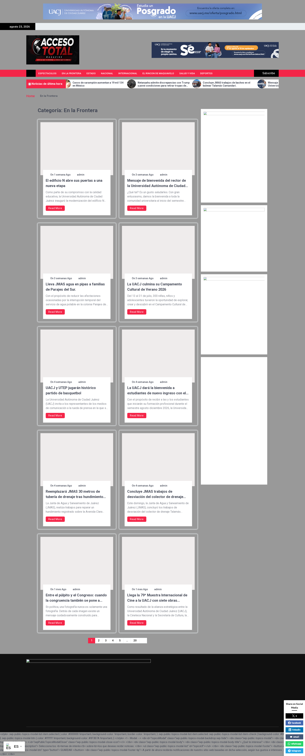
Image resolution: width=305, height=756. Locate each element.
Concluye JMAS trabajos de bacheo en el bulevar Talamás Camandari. (200, 84)
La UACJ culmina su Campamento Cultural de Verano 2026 (154, 287)
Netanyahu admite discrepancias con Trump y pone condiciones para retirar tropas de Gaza (137, 84)
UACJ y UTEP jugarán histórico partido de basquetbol (71, 390)
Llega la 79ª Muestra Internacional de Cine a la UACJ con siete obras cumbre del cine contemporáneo (157, 598)
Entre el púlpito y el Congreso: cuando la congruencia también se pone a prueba (76, 598)
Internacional (127, 73)
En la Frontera (71, 73)
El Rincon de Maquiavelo (158, 73)
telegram (296, 750)
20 (135, 640)
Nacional (107, 73)
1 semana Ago (62, 174)
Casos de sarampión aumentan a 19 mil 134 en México (71, 84)
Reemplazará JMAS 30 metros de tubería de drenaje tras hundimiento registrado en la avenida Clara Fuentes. (74, 494)
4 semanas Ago (63, 382)
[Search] (250, 73)
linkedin (296, 729)
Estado (91, 73)
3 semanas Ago (145, 174)
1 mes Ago (60, 589)
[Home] (31, 73)
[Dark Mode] (242, 73)
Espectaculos (47, 73)
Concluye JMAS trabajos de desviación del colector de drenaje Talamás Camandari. (155, 494)
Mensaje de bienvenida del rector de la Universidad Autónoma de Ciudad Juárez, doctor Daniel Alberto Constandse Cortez (266, 84)
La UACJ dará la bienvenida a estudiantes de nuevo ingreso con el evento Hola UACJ (156, 391)
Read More (55, 208)
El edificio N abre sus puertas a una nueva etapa (74, 183)
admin (80, 174)
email (296, 736)
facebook (296, 722)
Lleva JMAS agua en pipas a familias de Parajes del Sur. (75, 287)
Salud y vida (187, 73)
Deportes (206, 73)
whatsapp (296, 743)
